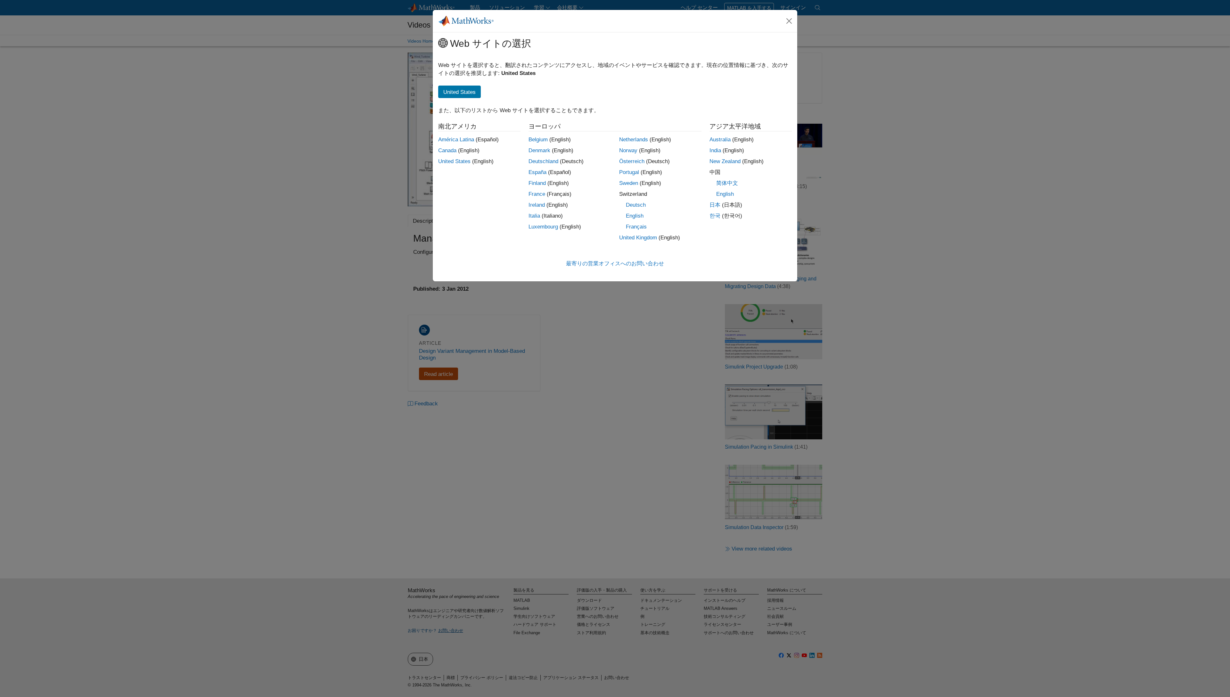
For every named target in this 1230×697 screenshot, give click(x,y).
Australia (720, 140)
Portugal (629, 172)
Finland (537, 183)
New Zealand (725, 161)
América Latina (456, 140)
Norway (628, 150)
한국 (714, 216)
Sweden (628, 183)
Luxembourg (543, 227)
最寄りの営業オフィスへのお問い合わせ (615, 264)
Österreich (631, 161)
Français (636, 227)
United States (454, 161)
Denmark (539, 150)
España (537, 172)
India (715, 150)
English (635, 216)
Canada (447, 150)
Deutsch (636, 205)
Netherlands (633, 140)
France (537, 194)
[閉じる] (789, 20)
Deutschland (543, 161)
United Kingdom (638, 238)
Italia (534, 216)
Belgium (538, 140)
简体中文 (727, 183)
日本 (714, 205)
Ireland (537, 205)
